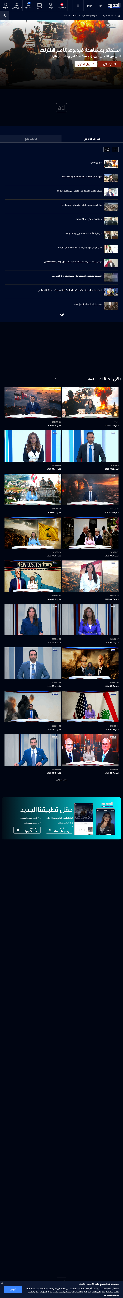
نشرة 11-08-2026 (111, 773)
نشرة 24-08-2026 (54, 469)
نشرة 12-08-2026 (54, 730)
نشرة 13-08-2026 (111, 730)
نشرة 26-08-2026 (54, 426)
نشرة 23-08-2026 (111, 512)
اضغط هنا (108, 1295)
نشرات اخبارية (108, 16)
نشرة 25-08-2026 (111, 469)
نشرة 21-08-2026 (111, 556)
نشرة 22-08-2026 (54, 512)
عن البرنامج (31, 138)
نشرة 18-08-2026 (54, 599)
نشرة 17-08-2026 (111, 643)
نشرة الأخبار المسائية (89, 16)
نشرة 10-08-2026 (54, 773)
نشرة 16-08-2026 (54, 643)
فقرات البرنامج (92, 138)
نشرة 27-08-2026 (111, 426)
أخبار (100, 6)
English (5, 8)
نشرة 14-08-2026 (54, 686)
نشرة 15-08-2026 (111, 686)
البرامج (89, 6)
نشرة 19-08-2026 (111, 599)
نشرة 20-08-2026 (54, 556)
